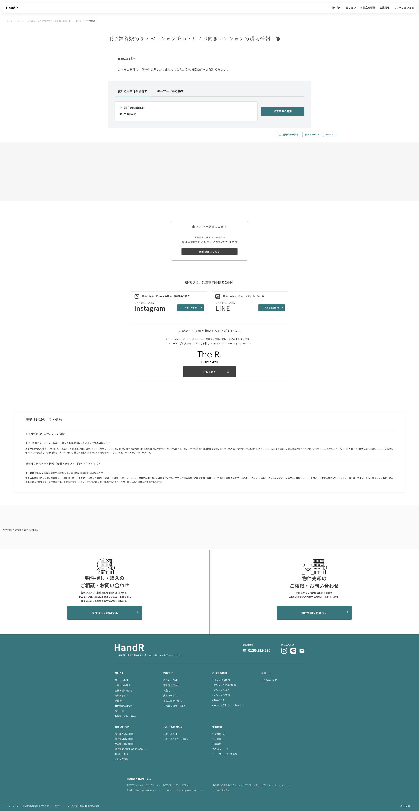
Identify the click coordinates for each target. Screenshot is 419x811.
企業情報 (385, 7)
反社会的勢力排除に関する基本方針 (83, 806)
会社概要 (216, 738)
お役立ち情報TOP (221, 680)
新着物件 (119, 700)
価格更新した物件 (124, 705)
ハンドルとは (170, 733)
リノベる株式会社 (221, 790)
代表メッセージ (220, 749)
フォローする (190, 307)
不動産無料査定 (171, 685)
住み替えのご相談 (124, 744)
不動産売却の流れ (172, 700)
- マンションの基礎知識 (224, 685)
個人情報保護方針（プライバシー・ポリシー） (43, 806)
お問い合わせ (121, 754)
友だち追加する (271, 307)
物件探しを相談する (104, 613)
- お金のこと (218, 700)
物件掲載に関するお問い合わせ (131, 749)
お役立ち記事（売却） (174, 705)
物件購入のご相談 (124, 733)
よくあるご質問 (269, 680)
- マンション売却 (221, 695)
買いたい (336, 7)
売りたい (351, 7)
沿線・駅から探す (124, 690)
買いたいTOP (121, 680)
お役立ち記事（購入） (126, 715)
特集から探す (121, 695)
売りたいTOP (170, 680)
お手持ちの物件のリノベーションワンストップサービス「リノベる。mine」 (249, 785)
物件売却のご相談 (124, 738)
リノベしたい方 (403, 7)
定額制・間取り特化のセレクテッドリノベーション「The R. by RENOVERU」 (163, 790)
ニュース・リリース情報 (224, 754)
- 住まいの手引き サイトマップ (228, 705)
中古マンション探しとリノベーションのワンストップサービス (157, 785)
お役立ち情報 (367, 7)
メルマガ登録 (121, 759)
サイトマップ (12, 806)
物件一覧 (119, 710)
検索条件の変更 (282, 111)
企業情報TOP (219, 733)
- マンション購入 (221, 690)
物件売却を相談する (314, 613)
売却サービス (170, 695)
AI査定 (166, 690)
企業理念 (216, 744)
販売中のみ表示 (290, 134)
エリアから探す (123, 685)
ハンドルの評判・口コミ (176, 738)
